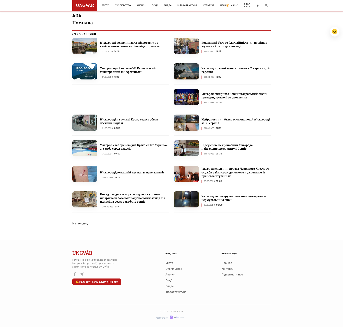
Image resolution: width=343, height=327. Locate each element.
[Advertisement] (120, 99)
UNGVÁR (85, 5)
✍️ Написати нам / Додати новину (97, 281)
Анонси (141, 5)
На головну (80, 223)
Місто (105, 5)
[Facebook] (74, 274)
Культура (208, 5)
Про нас (227, 263)
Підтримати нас (232, 274)
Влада (168, 5)
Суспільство (123, 5)
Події (155, 5)
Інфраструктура (187, 5)
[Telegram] (81, 274)
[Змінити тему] (257, 5)
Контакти (227, 268)
